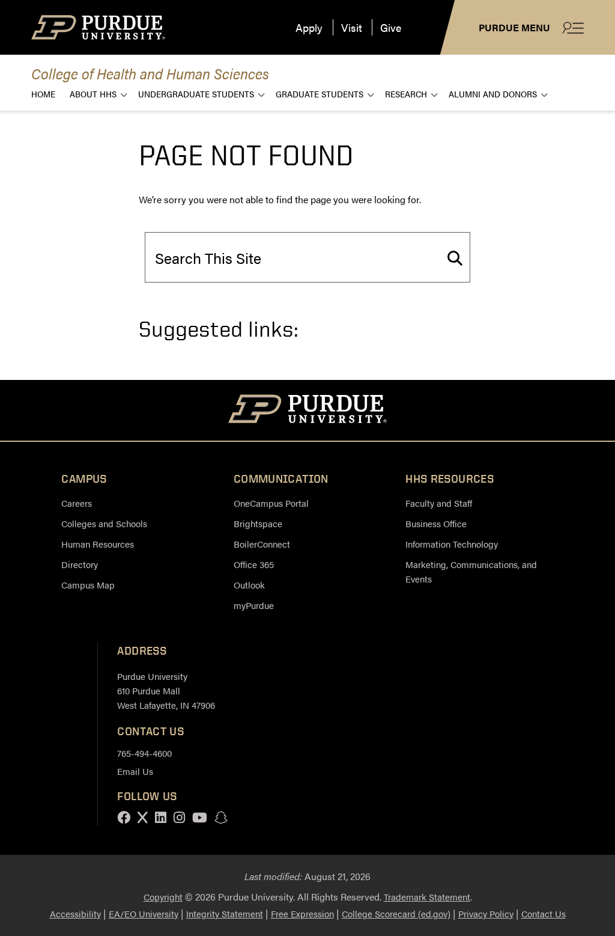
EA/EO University (143, 913)
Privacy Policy (486, 913)
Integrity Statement (224, 913)
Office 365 (254, 564)
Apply (309, 27)
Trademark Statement (427, 896)
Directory (79, 564)
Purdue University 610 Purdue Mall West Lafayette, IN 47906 (166, 690)
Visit (351, 27)
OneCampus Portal (271, 503)
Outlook (249, 584)
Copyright (163, 896)
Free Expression (302, 913)
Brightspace (258, 523)
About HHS (93, 93)
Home (43, 93)
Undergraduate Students (196, 93)
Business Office (436, 523)
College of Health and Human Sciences (150, 73)
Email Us (135, 771)
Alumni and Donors (493, 93)
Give (390, 27)
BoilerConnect (262, 543)
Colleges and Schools (104, 523)
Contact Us (543, 913)
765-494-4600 (144, 753)
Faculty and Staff (438, 503)
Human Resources (97, 543)
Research (406, 93)
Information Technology (451, 543)
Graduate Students (319, 93)
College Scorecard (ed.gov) (396, 913)
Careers (76, 503)
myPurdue (254, 605)
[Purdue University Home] (307, 410)
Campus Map (88, 584)
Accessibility (75, 913)
